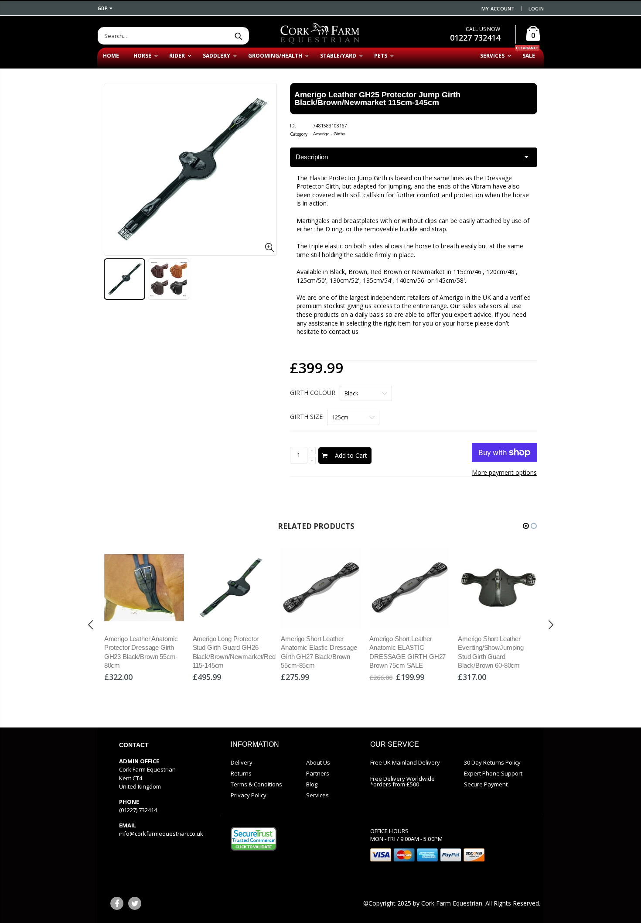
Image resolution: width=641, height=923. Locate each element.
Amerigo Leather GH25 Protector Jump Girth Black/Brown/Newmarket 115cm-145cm (377, 98)
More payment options (504, 472)
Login (536, 8)
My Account (498, 8)
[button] (526, 526)
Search (238, 36)
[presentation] (90, 624)
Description (312, 157)
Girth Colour (312, 392)
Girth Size (306, 416)
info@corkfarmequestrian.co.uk (161, 833)
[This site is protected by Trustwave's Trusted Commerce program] (253, 839)
